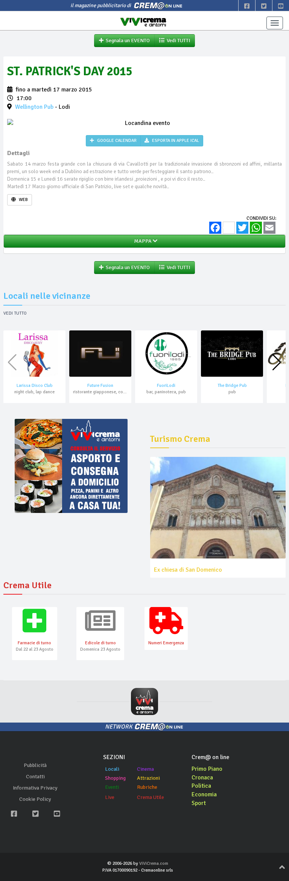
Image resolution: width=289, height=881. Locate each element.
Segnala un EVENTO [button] (126, 40)
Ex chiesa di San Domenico (188, 570)
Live (109, 797)
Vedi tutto (15, 313)
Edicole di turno (100, 643)
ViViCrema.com (153, 863)
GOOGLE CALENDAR (116, 140)
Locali (112, 769)
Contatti (35, 776)
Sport (199, 803)
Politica (201, 786)
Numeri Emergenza (166, 643)
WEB (23, 199)
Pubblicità (35, 765)
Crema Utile (150, 797)
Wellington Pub (34, 107)
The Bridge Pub (232, 385)
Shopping (115, 778)
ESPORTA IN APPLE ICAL (175, 140)
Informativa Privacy (35, 788)
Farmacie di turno (34, 643)
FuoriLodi (166, 385)
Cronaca (202, 777)
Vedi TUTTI (177, 40)
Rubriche (147, 787)
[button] (277, 362)
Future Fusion (100, 385)
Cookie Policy (35, 799)
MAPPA (142, 241)
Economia (204, 794)
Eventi (112, 787)
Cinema (145, 769)
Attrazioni (148, 778)
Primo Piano (207, 769)
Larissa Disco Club (35, 385)
